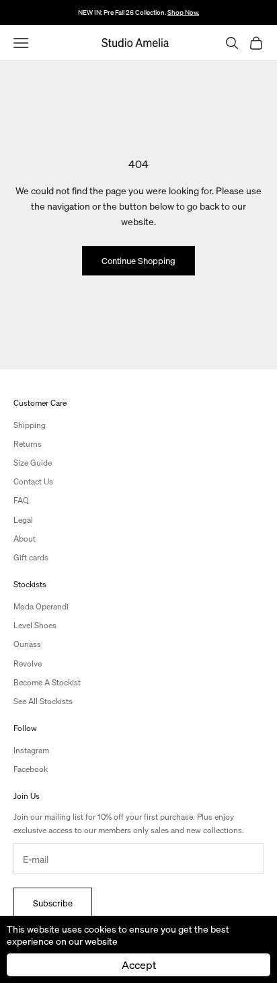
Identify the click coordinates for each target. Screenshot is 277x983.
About (24, 538)
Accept (139, 964)
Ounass (27, 644)
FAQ (21, 500)
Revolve (27, 663)
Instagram (31, 750)
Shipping (29, 425)
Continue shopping (138, 260)
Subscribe (53, 902)
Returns (27, 444)
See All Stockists (43, 701)
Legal (23, 520)
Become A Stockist (47, 682)
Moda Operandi (41, 606)
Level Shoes (34, 625)
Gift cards (30, 557)
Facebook (30, 769)
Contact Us (33, 481)
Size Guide (32, 463)
